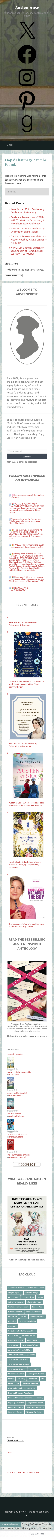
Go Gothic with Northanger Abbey (21, 1331)
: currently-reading (15, 1054)
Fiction (23, 1316)
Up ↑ (27, 1515)
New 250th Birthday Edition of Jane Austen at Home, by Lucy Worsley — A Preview (27, 250)
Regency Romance (15, 1407)
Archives (10, 1438)
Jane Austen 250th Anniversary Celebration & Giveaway (23, 623)
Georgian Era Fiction (28, 1321)
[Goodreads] (27, 133)
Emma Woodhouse (33, 1312)
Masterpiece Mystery (36, 1374)
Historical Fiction (28, 1335)
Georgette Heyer (37, 1316)
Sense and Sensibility (35, 1407)
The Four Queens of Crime (18, 1155)
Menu (10, 145)
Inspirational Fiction (35, 1340)
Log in (9, 1452)
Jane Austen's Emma (30, 1345)
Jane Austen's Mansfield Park (20, 1350)
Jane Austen (13, 1345)
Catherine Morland (15, 1302)
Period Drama (13, 1383)
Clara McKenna (15, 1095)
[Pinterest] (27, 110)
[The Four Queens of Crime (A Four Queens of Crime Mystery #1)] (10, 1149)
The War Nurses (14, 1113)
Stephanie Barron (15, 1412)
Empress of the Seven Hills (19, 1072)
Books (40, 1297)
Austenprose (27, 7)
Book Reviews (28, 1297)
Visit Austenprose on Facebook (23, 1472)
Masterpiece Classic (16, 1374)
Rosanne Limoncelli (17, 1157)
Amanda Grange (31, 1292)
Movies (11, 1379)
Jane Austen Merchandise (18, 1364)
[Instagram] (27, 87)
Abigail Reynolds (14, 1292)
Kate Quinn (14, 1074)
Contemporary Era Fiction (18, 1307)
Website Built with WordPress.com (26, 1512)
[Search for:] (27, 191)
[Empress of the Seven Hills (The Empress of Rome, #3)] (10, 1067)
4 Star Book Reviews (16, 1288)
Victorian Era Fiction (34, 1412)
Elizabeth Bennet (15, 1312)
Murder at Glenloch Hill (17, 1093)
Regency (39, 1398)
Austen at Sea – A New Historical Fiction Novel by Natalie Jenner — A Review (29, 239)
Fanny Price (12, 1316)
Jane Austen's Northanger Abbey (21, 1355)
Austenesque (13, 1297)
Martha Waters (16, 1137)
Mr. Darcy (21, 1379)
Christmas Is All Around (17, 1134)
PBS (42, 1379)
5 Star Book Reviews (36, 1288)
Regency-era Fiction (16, 1403)
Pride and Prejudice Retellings (20, 1393)
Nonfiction (33, 1379)
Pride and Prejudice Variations (20, 1398)
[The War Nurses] (10, 1108)
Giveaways (12, 1326)
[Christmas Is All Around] (10, 1129)
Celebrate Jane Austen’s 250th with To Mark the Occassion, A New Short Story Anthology (27, 220)
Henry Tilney (13, 1335)
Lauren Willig (34, 1369)
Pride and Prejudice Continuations (21, 1388)
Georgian (12, 1321)
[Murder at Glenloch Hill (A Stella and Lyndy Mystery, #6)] (10, 1088)
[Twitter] (27, 40)
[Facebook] (27, 64)
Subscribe (27, 456)
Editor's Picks (37, 1307)
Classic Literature (34, 1302)
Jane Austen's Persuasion (18, 1359)
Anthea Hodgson (16, 1116)
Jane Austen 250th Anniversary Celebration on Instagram (23, 744)
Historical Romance (15, 1340)
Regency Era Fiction (35, 1403)
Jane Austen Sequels (16, 1369)
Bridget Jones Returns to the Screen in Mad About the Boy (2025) (26, 925)
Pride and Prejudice (30, 1383)
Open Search (48, 145)
